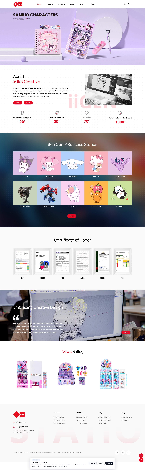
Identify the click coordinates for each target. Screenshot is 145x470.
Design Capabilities (104, 420)
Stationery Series (59, 420)
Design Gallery (102, 423)
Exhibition (125, 420)
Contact (91, 4)
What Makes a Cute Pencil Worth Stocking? (110, 386)
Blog (81, 4)
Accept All (109, 463)
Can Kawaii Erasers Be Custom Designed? (28, 386)
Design (72, 4)
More (17, 103)
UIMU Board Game (59, 423)
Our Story (61, 4)
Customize (92, 463)
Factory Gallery (81, 420)
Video (28, 103)
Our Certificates (81, 423)
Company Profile (81, 417)
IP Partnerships (59, 417)
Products (50, 4)
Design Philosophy (104, 417)
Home (39, 4)
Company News (127, 417)
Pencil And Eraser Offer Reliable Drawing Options (69, 386)
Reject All (101, 463)
